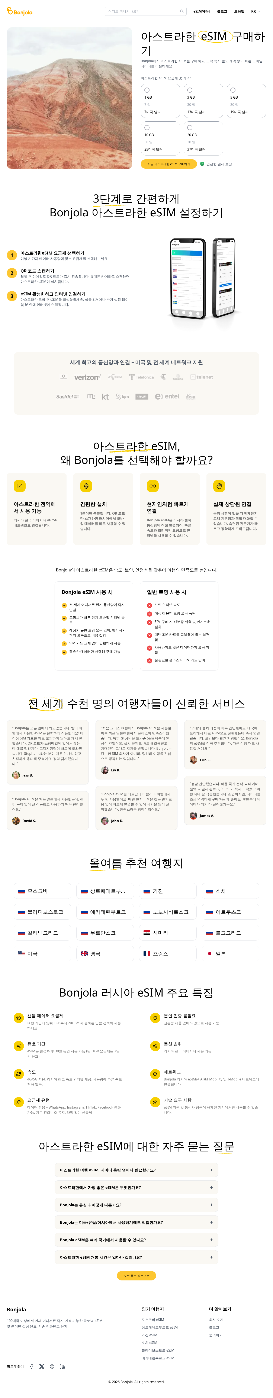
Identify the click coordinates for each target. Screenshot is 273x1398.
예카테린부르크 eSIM (158, 1358)
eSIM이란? (201, 11)
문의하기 (216, 1335)
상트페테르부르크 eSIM (160, 1327)
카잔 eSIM (149, 1335)
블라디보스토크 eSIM (158, 1350)
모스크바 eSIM (153, 1319)
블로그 (222, 11)
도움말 (239, 11)
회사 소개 (216, 1319)
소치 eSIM (149, 1342)
